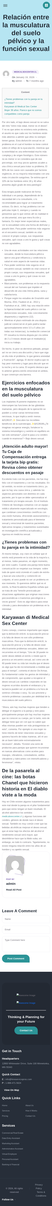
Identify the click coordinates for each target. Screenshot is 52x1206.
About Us (29, 1105)
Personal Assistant (10, 1159)
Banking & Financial (10, 1164)
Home (4, 1105)
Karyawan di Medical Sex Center (20, 106)
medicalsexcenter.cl (25, 72)
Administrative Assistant (12, 1149)
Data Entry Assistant (11, 1138)
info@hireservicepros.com (18, 1079)
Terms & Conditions (41, 1194)
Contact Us (26, 1030)
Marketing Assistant (10, 1143)
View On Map (11, 1090)
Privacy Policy (39, 1186)
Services (6, 1111)
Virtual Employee (9, 1154)
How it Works (31, 1111)
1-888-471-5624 (13, 1083)
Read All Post (13, 889)
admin (18, 81)
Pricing (5, 1116)
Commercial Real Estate (12, 1133)
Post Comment (15, 958)
